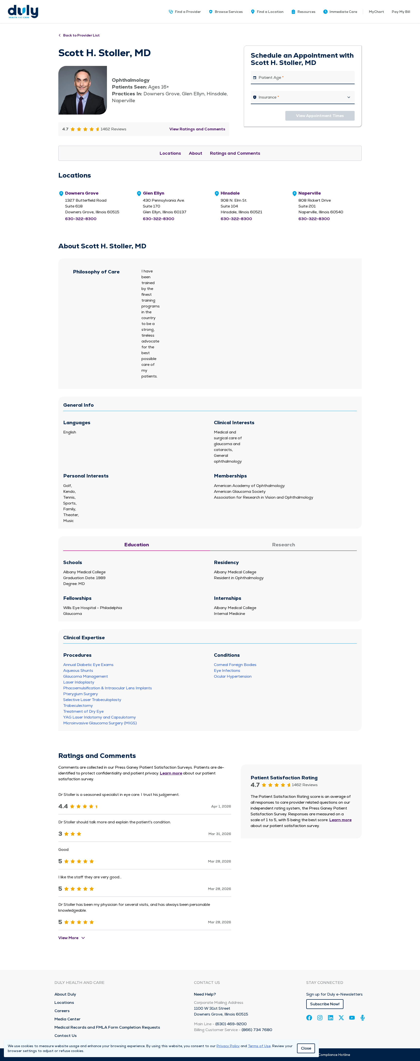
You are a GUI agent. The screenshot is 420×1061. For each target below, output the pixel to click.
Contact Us (65, 1035)
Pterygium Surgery (80, 693)
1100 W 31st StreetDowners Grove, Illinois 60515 (221, 1011)
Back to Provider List (81, 35)
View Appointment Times (320, 115)
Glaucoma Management (85, 676)
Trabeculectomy (78, 705)
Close (306, 1048)
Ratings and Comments (235, 153)
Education (136, 544)
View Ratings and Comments (197, 129)
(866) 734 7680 (257, 1029)
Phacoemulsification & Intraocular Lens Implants (107, 688)
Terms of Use (259, 1046)
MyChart (376, 11)
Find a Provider (188, 11)
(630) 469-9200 (231, 1023)
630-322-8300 (80, 218)
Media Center (67, 1019)
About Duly (65, 994)
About (195, 153)
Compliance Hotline (334, 1054)
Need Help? (205, 994)
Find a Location (270, 11)
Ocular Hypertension (233, 676)
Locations (170, 153)
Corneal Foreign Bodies (235, 664)
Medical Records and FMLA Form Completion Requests (107, 1027)
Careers (62, 1010)
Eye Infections (227, 670)
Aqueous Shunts (78, 670)
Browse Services (229, 11)
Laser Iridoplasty (78, 682)
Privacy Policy (228, 1046)
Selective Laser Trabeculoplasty (92, 699)
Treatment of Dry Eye (83, 711)
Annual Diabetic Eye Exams (88, 664)
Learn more (171, 773)
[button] (303, 11)
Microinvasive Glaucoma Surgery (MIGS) (100, 723)
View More (68, 937)
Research (283, 544)
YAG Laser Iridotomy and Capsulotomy (99, 717)
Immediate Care (343, 11)
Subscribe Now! (325, 1004)
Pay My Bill (401, 11)
